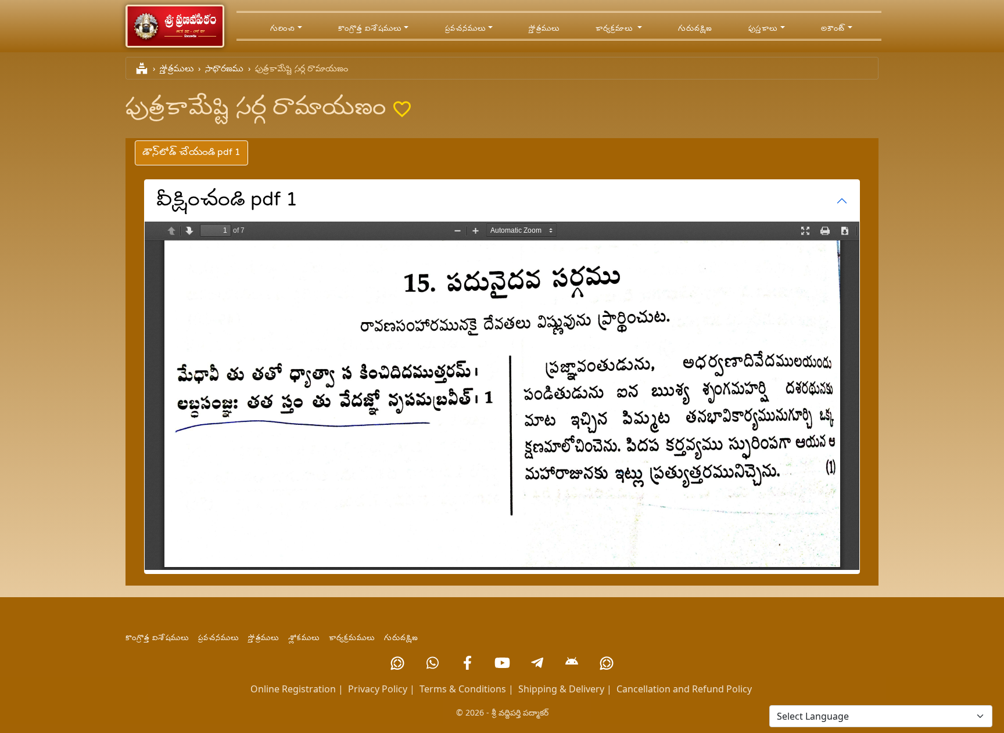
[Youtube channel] (502, 662)
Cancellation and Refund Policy (684, 689)
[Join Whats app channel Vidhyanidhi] (606, 662)
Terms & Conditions (462, 689)
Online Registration (293, 689)
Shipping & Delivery (561, 689)
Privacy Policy (377, 689)
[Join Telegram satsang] (536, 662)
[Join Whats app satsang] (432, 662)
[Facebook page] (467, 662)
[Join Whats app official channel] (397, 662)
